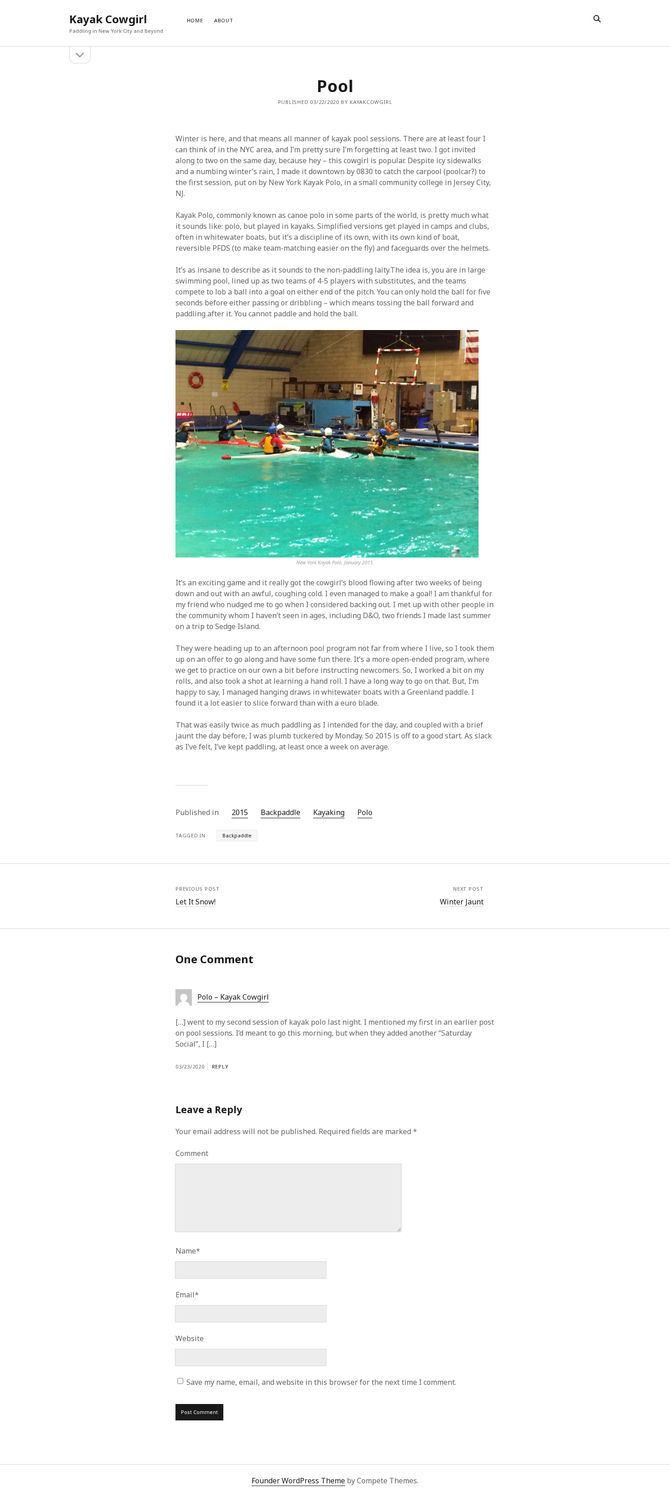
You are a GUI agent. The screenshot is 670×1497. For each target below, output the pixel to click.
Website (189, 1338)
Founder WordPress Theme (298, 1481)
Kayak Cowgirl (108, 18)
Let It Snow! (195, 902)
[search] (597, 19)
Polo (364, 812)
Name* (187, 1251)
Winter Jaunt (462, 902)
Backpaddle (280, 812)
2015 (240, 812)
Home (195, 20)
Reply (220, 1066)
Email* (187, 1295)
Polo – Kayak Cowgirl (233, 997)
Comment (191, 1153)
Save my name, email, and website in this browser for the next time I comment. (321, 1382)
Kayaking (329, 812)
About (223, 20)
